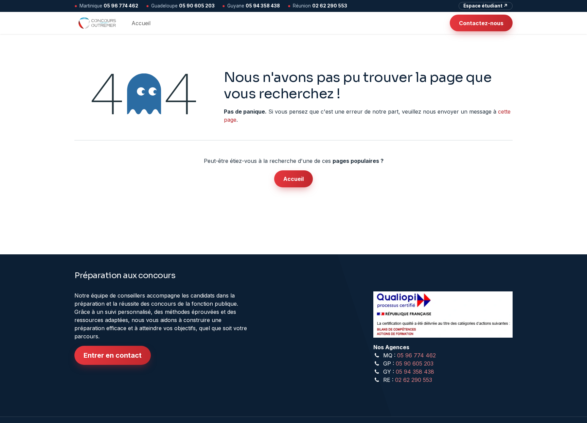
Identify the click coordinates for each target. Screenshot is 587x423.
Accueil (293, 178)
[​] (444, 23)
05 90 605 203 (197, 6)
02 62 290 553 (329, 6)
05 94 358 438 (263, 6)
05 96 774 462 (121, 6)
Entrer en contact (113, 355)
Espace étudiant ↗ (485, 6)
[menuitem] (141, 23)
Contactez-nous (481, 23)
